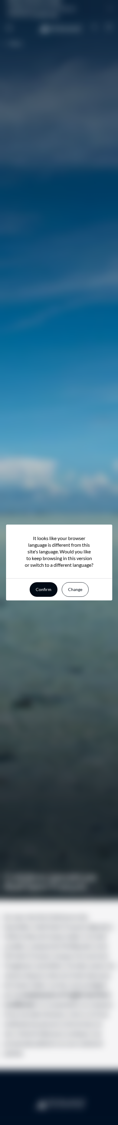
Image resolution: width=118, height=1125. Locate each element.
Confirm (43, 589)
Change (75, 589)
